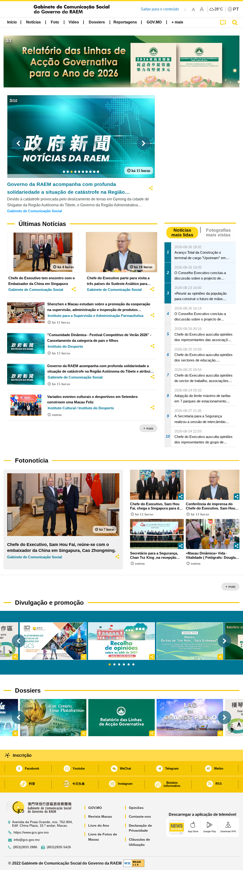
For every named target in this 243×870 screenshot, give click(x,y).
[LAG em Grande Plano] (190, 717)
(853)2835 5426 (59, 847)
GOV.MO (95, 808)
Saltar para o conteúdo (160, 9)
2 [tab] (114, 664)
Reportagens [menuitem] (125, 22)
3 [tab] (119, 664)
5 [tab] (128, 664)
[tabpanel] (121, 641)
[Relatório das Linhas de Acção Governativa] (121, 717)
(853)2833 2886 (25, 847)
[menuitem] (33, 22)
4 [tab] (124, 664)
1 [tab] (109, 664)
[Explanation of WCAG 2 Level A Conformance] (133, 863)
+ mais (148, 428)
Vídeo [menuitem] (74, 22)
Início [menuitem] (12, 22)
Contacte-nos (140, 816)
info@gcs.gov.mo (27, 840)
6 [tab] (133, 664)
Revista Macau (100, 816)
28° (218, 9)
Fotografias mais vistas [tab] (218, 232)
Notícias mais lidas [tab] (182, 232)
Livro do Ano (98, 825)
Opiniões (136, 808)
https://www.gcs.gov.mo (31, 832)
